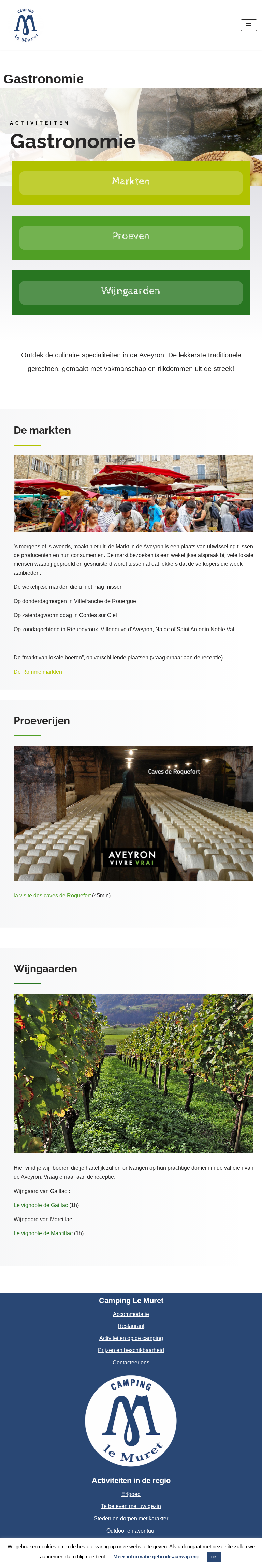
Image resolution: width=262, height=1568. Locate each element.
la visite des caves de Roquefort (52, 895)
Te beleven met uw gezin (131, 1506)
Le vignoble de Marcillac (43, 1233)
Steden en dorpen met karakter (131, 1518)
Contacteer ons (131, 1362)
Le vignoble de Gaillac (41, 1205)
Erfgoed (131, 1494)
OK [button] (214, 1557)
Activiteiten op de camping (131, 1338)
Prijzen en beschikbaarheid (131, 1350)
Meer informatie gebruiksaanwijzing (156, 1556)
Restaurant (131, 1326)
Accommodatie (131, 1314)
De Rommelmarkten (38, 672)
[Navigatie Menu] (249, 25)
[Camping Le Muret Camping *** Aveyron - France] (25, 25)
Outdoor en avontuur (131, 1531)
